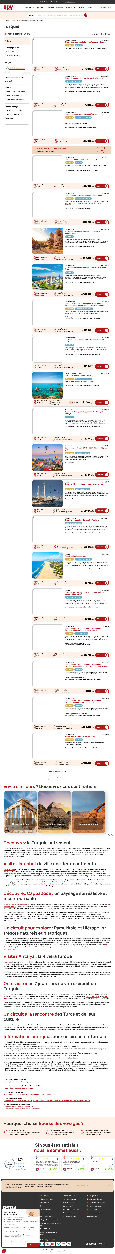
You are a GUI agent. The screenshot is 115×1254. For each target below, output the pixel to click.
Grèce (10, 1088)
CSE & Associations (46, 1209)
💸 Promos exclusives (94, 1206)
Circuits (13, 20)
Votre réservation (69, 1216)
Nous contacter (68, 1203)
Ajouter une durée (76, 15)
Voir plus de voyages (57, 778)
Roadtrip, (36, 1094)
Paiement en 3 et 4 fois (71, 1209)
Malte (6, 1088)
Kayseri (30, 1082)
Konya (17, 1082)
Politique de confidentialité (48, 1220)
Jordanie (27, 1107)
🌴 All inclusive (92, 1209)
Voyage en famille (26, 1094)
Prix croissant (105, 34)
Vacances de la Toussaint (42, 1100)
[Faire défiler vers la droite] (111, 834)
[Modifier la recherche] (85, 15)
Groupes (89, 8)
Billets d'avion (79, 8)
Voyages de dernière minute (79, 1100)
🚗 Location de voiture (94, 1213)
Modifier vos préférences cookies (48, 1233)
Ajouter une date (62, 15)
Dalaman (24, 1082)
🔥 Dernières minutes (94, 1199)
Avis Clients (43, 1213)
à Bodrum (63, 999)
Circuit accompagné (11, 1094)
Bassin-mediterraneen (27, 20)
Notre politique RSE (46, 1216)
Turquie (31, 15)
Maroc (14, 1107)
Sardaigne (23, 1088)
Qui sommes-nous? (46, 1199)
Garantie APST (68, 1206)
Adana (12, 1082)
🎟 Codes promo (92, 1216)
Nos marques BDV (45, 1203)
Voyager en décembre (60, 1100)
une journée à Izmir (92, 996)
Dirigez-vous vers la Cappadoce (15, 904)
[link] (102, 7)
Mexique (20, 1107)
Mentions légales (45, 1229)
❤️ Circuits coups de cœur (96, 1203)
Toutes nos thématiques (13, 1109)
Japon (33, 1107)
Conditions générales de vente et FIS (50, 1224)
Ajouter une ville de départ (45, 15)
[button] (107, 834)
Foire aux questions (69, 1199)
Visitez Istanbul (9, 869)
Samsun (7, 1082)
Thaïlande (7, 1107)
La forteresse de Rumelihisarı (50, 882)
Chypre (30, 1088)
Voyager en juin (9, 1100)
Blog (40, 1206)
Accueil (6, 20)
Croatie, (16, 1088)
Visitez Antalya (9, 962)
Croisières (43, 1094)
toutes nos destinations (31, 1109)
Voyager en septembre (23, 1100)
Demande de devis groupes (72, 1213)
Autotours (51, 1094)
